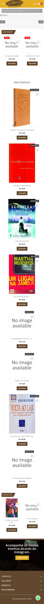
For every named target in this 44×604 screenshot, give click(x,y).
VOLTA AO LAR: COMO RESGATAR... (22, 436)
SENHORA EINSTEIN (22, 241)
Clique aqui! (22, 558)
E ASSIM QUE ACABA (12, 56)
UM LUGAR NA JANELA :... (22, 297)
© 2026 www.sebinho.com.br (22, 599)
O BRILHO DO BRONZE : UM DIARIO (22, 130)
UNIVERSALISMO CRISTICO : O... (22, 339)
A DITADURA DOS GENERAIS (22, 478)
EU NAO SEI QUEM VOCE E (12, 521)
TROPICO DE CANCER (22, 381)
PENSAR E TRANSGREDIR (22, 186)
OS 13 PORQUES (32, 519)
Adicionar (12, 63)
